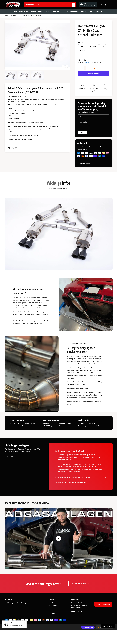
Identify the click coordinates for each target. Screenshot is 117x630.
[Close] (25, 622)
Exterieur (98, 11)
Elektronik (56, 11)
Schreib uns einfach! (79, 584)
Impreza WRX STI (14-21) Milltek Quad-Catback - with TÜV (26, 15)
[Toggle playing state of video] (58, 538)
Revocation (52, 608)
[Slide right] (66, 66)
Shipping (87, 62)
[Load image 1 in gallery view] (11, 75)
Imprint (51, 603)
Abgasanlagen (74, 11)
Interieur (83, 11)
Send (81, 132)
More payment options (93, 78)
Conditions (52, 613)
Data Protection (53, 605)
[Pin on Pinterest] (16, 148)
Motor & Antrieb (23, 11)
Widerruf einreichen (103, 604)
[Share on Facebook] (9, 148)
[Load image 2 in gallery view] (24, 75)
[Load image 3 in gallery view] (37, 75)
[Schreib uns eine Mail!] (106, 4)
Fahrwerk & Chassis (36, 11)
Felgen (64, 11)
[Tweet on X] (12, 148)
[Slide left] (63, 66)
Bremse (48, 11)
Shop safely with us (84, 163)
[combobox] (50, 4)
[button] (110, 4)
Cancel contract (108, 626)
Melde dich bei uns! (76, 611)
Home (7, 15)
